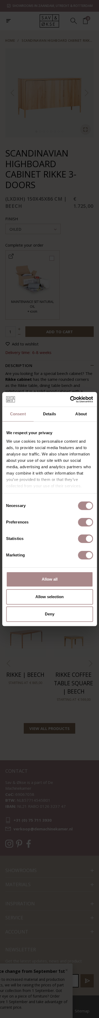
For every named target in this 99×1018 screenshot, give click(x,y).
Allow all (50, 579)
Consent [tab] (18, 414)
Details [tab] (49, 414)
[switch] (85, 522)
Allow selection (49, 596)
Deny (49, 614)
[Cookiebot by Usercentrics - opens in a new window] (70, 399)
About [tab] (81, 414)
